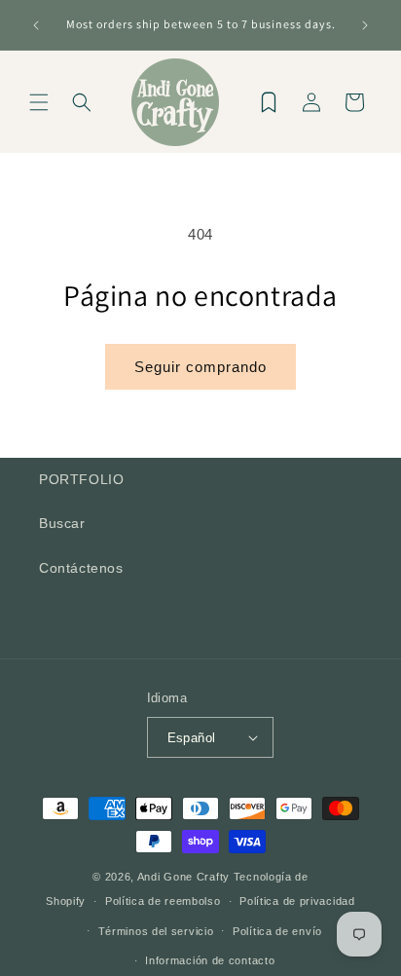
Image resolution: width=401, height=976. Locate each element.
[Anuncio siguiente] (365, 25)
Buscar (62, 523)
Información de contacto (209, 960)
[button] (39, 102)
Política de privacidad (296, 901)
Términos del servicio (156, 931)
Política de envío (277, 931)
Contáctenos (81, 568)
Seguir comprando (200, 366)
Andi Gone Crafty (183, 876)
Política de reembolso (163, 901)
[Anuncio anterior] (36, 25)
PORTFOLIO (81, 479)
